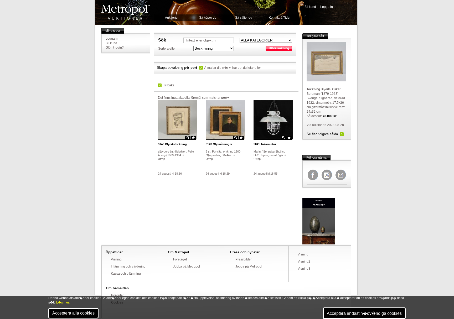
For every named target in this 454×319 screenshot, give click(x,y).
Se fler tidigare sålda (322, 134)
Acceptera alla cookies (73, 313)
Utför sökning (279, 48)
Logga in (326, 7)
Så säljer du (243, 17)
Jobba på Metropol (186, 266)
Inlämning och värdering (128, 266)
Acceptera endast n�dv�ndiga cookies (364, 313)
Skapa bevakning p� (177, 68)
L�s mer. (63, 302)
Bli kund (310, 7)
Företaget (180, 259)
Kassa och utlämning (126, 273)
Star (193, 137)
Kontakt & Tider (280, 17)
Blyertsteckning (172, 144)
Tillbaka (168, 85)
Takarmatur (265, 144)
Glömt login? (115, 47)
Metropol (125, 12)
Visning (116, 259)
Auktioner (172, 17)
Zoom (187, 137)
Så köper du (207, 17)
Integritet (117, 295)
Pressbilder (243, 259)
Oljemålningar (219, 144)
